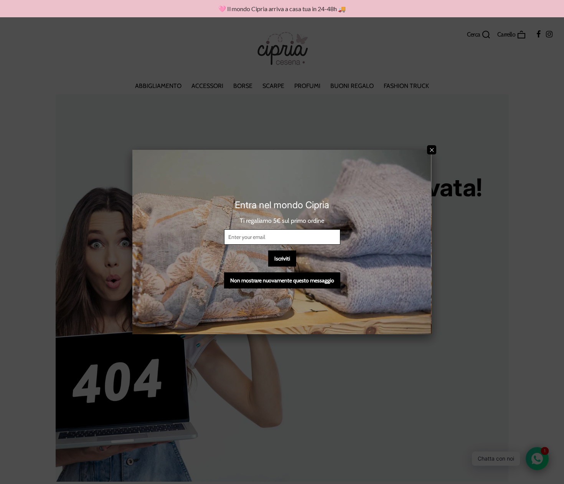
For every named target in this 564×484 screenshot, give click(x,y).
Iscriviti (282, 258)
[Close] (431, 149)
